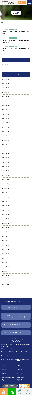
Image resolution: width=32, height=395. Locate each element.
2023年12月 (5, 79)
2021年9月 (4, 136)
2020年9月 (4, 188)
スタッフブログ (5, 65)
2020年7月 (4, 197)
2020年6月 (4, 201)
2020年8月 (4, 192)
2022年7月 (4, 96)
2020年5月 (4, 206)
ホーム (2, 22)
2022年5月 (4, 101)
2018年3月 (4, 236)
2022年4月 (4, 105)
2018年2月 (4, 240)
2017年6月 (4, 262)
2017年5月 (4, 267)
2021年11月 (5, 127)
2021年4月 (4, 158)
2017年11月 (5, 249)
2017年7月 (4, 258)
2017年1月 (4, 280)
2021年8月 (4, 140)
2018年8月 (4, 219)
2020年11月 (5, 179)
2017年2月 (4, 275)
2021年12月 (5, 123)
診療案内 (19, 369)
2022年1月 (4, 118)
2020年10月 (5, 184)
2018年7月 (4, 223)
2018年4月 (4, 232)
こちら (18, 360)
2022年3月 (4, 109)
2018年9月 (4, 214)
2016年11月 (5, 284)
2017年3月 (4, 271)
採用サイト (22, 2)
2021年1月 (4, 171)
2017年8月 (4, 254)
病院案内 (4, 369)
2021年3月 (4, 162)
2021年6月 (4, 149)
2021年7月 (4, 144)
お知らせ (19, 365)
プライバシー (20, 374)
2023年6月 (4, 83)
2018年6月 (4, 227)
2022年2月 (4, 114)
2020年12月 (5, 175)
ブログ (4, 374)
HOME (3, 365)
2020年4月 (4, 210)
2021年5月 (4, 153)
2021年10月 (5, 131)
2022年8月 (4, 92)
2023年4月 (4, 88)
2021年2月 (4, 166)
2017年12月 (5, 245)
